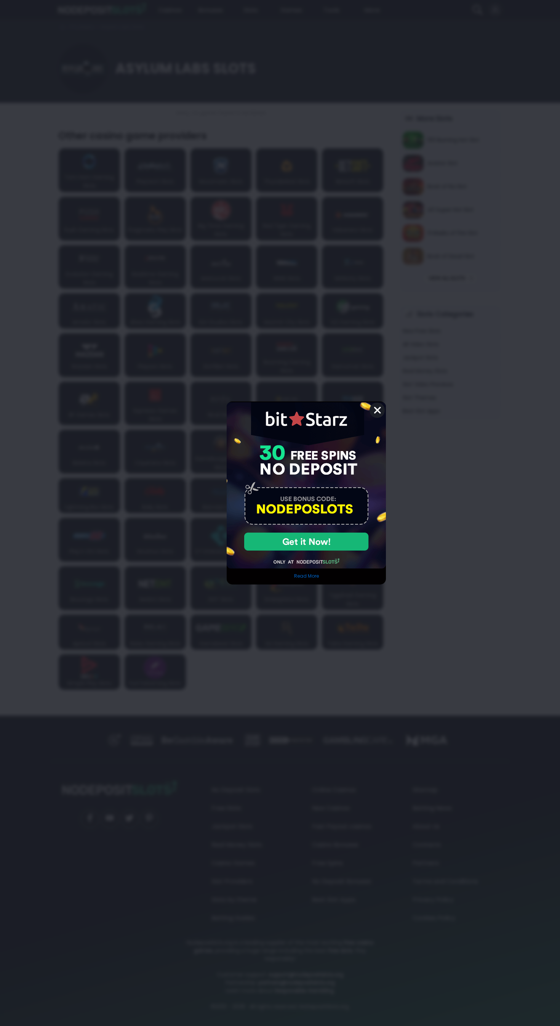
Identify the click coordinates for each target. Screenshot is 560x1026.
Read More (306, 576)
